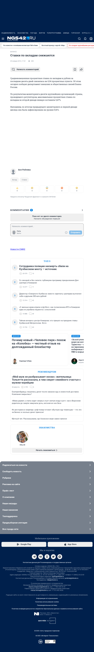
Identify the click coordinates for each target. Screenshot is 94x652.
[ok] (47, 556)
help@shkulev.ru (52, 580)
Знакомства (22, 33)
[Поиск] (79, 38)
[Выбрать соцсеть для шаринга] (81, 69)
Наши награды (9, 503)
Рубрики (6, 478)
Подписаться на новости (14, 465)
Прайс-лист (8, 490)
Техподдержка (9, 516)
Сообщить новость (11, 471)
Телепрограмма (54, 33)
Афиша (66, 33)
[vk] (40, 556)
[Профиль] (91, 38)
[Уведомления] (85, 38)
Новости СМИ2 (17, 249)
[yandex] (59, 556)
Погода (33, 33)
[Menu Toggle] (3, 38)
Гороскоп (75, 33)
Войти (19, 233)
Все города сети (10, 529)
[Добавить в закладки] (74, 69)
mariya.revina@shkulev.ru (39, 590)
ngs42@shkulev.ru (58, 576)
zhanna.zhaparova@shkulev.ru (39, 587)
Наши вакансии (10, 510)
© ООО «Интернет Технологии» (47, 636)
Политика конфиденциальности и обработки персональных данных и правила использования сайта (47, 609)
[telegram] (34, 556)
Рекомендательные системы (47, 605)
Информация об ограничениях (47, 598)
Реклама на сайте (11, 484)
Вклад (14, 180)
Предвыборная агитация (14, 522)
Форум (42, 33)
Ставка (24, 180)
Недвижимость (8, 33)
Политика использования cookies (47, 602)
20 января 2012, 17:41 (18, 61)
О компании (8, 497)
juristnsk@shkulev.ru (71, 578)
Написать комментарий (28, 69)
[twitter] (53, 556)
